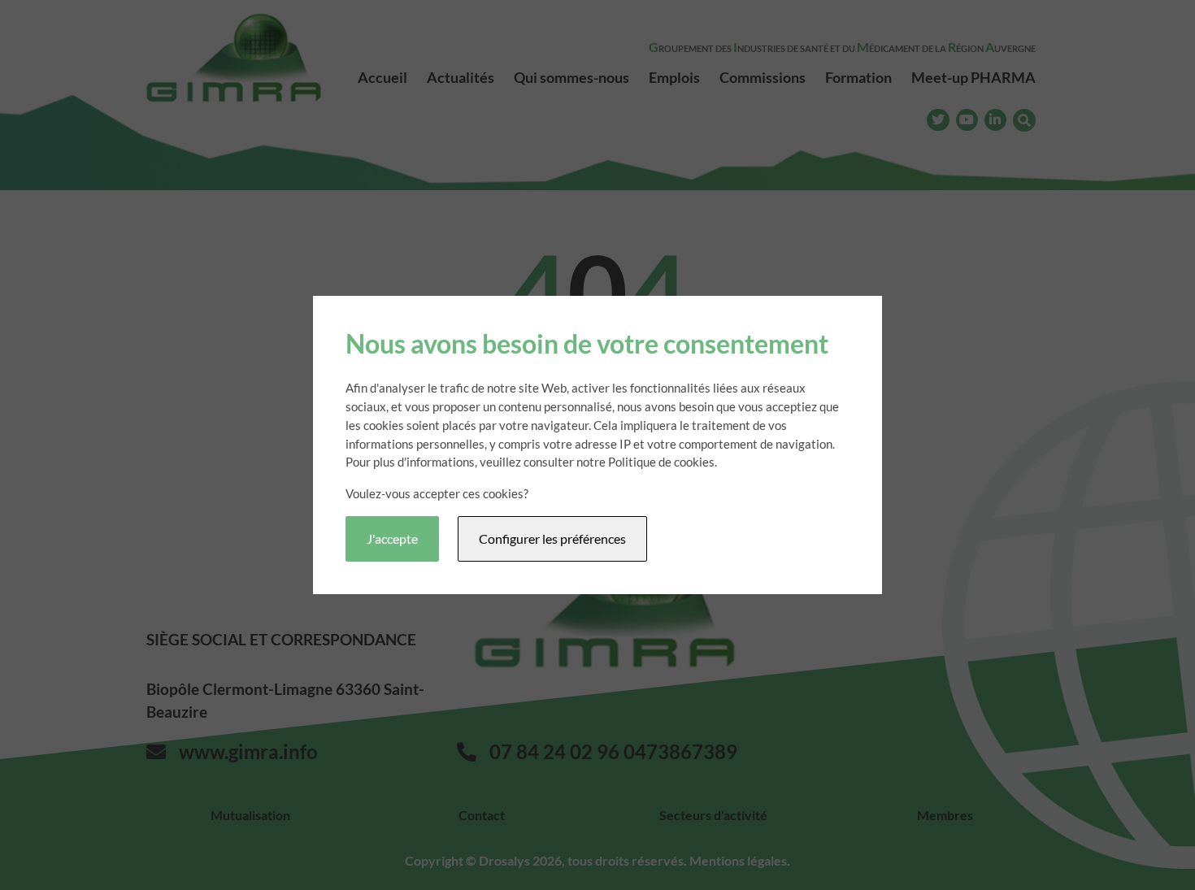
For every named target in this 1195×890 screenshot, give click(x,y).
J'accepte (392, 538)
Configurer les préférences (552, 538)
